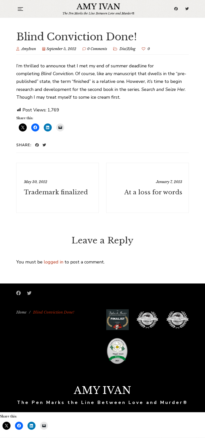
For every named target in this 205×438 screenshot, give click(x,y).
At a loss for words (153, 192)
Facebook (176, 9)
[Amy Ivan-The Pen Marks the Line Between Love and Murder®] (98, 9)
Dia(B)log (128, 49)
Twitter (187, 9)
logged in (53, 262)
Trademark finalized (56, 192)
